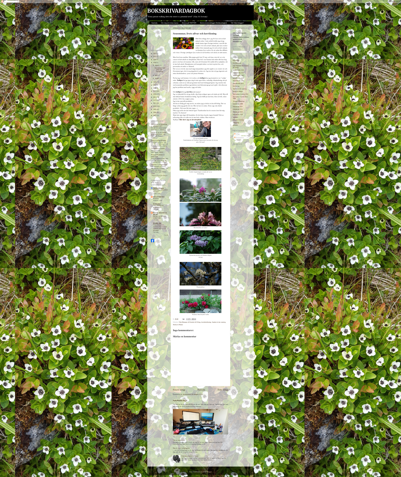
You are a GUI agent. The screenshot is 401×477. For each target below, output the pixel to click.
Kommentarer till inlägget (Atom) (193, 394)
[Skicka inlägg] (183, 319)
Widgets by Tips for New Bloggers (159, 175)
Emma (153, 140)
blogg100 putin (161, 140)
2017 (155, 85)
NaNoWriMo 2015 (238, 78)
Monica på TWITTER (189, 23)
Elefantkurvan (237, 63)
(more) (162, 130)
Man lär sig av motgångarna (181, 448)
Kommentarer (239, 137)
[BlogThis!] (189, 319)
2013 (155, 97)
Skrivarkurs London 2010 (240, 94)
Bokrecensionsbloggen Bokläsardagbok (213, 23)
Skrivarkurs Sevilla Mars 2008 (240, 97)
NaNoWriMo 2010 (238, 70)
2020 (155, 59)
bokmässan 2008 (238, 104)
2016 (155, 88)
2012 (155, 100)
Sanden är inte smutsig (219, 322)
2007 (155, 115)
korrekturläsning (206, 322)
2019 (155, 63)
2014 (155, 94)
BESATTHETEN (158, 197)
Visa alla (166, 235)
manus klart (154, 157)
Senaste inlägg (179, 389)
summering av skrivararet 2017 (159, 125)
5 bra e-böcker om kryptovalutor (158, 206)
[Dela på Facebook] (193, 319)
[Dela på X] (191, 319)
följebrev (235, 117)
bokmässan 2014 (238, 114)
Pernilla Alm (157, 223)
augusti (157, 65)
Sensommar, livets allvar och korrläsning (160, 69)
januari (157, 78)
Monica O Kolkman (157, 155)
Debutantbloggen (158, 188)
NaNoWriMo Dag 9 (180, 400)
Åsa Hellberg (155, 148)
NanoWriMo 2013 (238, 83)
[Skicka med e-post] (187, 319)
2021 (155, 56)
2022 (155, 53)
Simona (153, 132)
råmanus (235, 125)
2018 (155, 82)
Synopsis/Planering (238, 101)
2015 (155, 91)
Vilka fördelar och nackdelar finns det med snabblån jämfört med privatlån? (160, 227)
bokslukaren (154, 124)
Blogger (209, 472)
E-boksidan (157, 204)
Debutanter (236, 60)
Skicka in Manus (178, 325)
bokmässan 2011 (238, 106)
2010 (155, 106)
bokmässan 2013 (238, 112)
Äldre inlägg (222, 389)
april (156, 75)
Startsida (154, 23)
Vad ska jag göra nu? (179, 440)
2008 (155, 112)
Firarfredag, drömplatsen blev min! (160, 191)
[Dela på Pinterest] (195, 319)
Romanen (156, 198)
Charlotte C (154, 165)
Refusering (236, 86)
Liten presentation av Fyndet (190, 456)
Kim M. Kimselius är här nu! (160, 213)
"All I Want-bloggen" (237, 23)
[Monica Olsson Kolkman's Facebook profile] (152, 242)
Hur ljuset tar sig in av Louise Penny (159, 217)
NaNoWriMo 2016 (238, 81)
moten (163, 148)
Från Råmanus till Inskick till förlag (189, 322)
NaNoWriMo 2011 (238, 73)
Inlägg (237, 134)
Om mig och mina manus (169, 23)
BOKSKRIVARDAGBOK (176, 11)
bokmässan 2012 (238, 109)
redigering (236, 122)
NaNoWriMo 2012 (238, 75)
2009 (155, 109)
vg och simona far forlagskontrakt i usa (158, 133)
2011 (155, 103)
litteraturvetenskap (238, 120)
